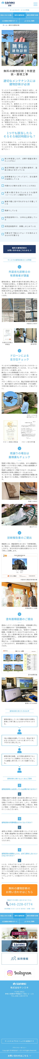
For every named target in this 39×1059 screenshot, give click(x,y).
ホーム (5, 25)
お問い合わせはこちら (18, 1055)
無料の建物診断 (19, 15)
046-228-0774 (21, 904)
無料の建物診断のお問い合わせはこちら (19, 890)
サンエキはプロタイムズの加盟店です (19, 1041)
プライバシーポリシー (19, 1047)
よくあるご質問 (29, 21)
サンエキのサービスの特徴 (19, 10)
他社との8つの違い (6, 15)
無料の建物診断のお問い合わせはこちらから (18, 249)
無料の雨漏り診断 (32, 15)
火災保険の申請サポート (9, 21)
